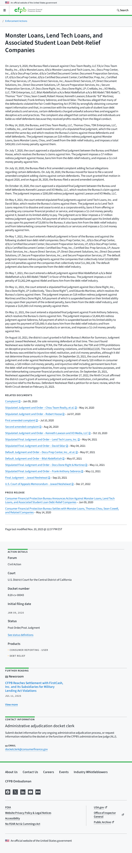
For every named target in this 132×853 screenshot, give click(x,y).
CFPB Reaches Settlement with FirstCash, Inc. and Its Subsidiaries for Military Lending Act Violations (34, 687)
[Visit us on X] (15, 792)
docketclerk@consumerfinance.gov (26, 749)
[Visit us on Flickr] (38, 792)
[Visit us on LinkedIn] (22, 792)
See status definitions (20, 635)
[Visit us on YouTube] (30, 792)
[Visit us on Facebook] (7, 792)
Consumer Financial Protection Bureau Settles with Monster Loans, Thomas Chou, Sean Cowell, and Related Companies (62, 511)
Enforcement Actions (16, 21)
